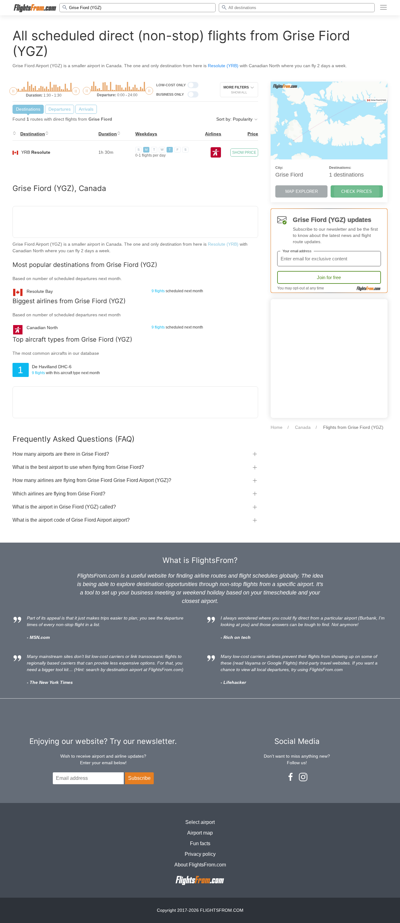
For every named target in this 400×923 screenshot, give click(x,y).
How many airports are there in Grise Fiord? (60, 454)
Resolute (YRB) (223, 65)
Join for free (329, 277)
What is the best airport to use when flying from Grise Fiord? (78, 467)
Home (276, 427)
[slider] (13, 91)
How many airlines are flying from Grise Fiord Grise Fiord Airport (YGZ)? (91, 480)
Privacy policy (200, 854)
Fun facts (200, 843)
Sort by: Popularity (235, 119)
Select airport (200, 822)
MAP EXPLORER (301, 191)
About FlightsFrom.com (200, 864)
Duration (107, 133)
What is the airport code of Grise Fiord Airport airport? (71, 520)
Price (253, 133)
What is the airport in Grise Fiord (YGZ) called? (64, 506)
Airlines (213, 133)
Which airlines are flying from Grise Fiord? (58, 493)
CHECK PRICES (356, 191)
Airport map (200, 832)
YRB (35, 152)
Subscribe (139, 778)
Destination (32, 133)
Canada (303, 427)
